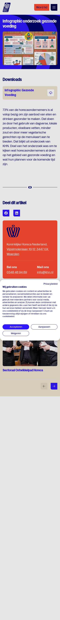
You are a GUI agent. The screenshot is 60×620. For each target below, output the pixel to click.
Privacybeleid (51, 283)
